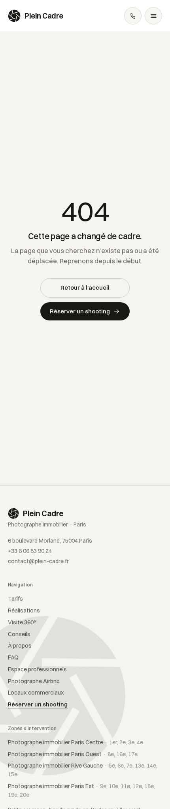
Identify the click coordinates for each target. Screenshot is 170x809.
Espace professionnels (37, 669)
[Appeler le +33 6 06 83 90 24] (133, 15)
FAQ (13, 657)
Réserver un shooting (80, 311)
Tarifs (15, 598)
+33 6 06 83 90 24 (30, 550)
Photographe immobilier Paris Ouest (73, 754)
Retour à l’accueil (85, 287)
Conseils (19, 634)
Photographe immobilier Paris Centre (75, 742)
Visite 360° (22, 622)
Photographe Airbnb (34, 681)
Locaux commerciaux (36, 692)
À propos (20, 645)
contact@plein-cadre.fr (38, 561)
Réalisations (24, 610)
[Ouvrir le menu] (153, 15)
